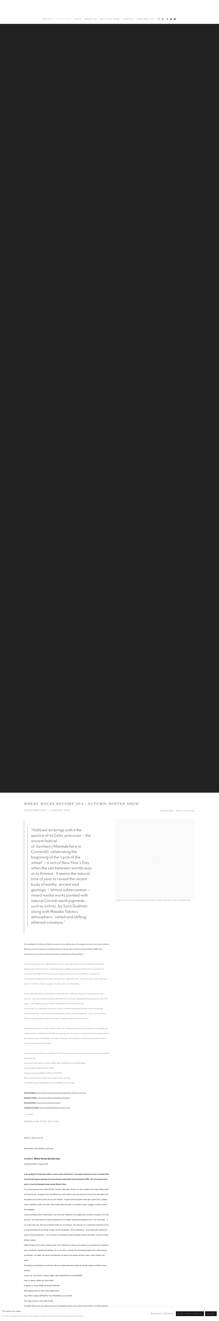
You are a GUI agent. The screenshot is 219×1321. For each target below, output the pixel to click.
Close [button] (135, 616)
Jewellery (90, 669)
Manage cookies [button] (162, 1314)
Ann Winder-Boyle (118, 659)
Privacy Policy (100, 701)
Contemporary (92, 667)
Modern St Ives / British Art (121, 669)
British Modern (117, 662)
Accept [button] (211, 1314)
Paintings (90, 672)
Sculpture (90, 674)
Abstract (90, 659)
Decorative (116, 667)
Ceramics (115, 664)
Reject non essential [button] (190, 1314)
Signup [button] (90, 687)
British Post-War (92, 664)
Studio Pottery (117, 674)
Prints (114, 672)
